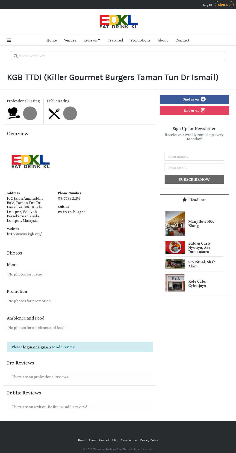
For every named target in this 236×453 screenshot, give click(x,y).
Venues (70, 40)
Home (52, 40)
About (163, 40)
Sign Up (224, 4)
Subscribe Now (194, 179)
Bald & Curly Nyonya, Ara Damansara (199, 247)
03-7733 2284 (69, 198)
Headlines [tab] (197, 199)
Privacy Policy (149, 440)
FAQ (115, 440)
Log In (207, 4)
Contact (182, 40)
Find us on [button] (191, 99)
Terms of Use (129, 440)
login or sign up (37, 347)
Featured (115, 40)
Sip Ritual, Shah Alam (202, 264)
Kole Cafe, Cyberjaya (197, 283)
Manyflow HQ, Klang (201, 223)
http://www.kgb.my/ (24, 234)
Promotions (140, 40)
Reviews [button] (90, 40)
